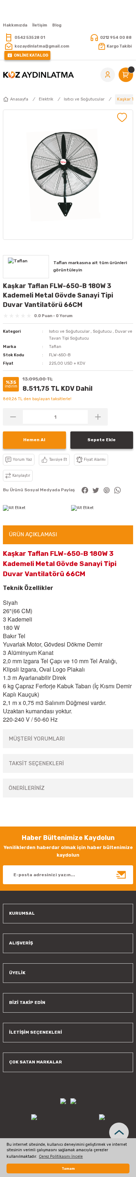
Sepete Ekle (101, 439)
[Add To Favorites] (122, 117)
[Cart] (126, 74)
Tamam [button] (68, 1168)
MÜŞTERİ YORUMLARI (37, 738)
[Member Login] (107, 74)
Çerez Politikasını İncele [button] (61, 1156)
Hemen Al (34, 439)
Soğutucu (102, 331)
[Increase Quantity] (98, 417)
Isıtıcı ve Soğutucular (69, 331)
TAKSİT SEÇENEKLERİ (36, 763)
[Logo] (38, 74)
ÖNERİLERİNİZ (27, 788)
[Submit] (121, 874)
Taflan (55, 346)
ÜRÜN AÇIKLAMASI (33, 534)
